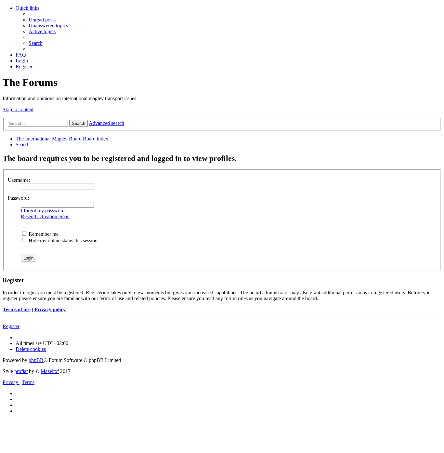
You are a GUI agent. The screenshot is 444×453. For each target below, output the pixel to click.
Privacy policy (50, 309)
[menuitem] (42, 19)
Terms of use (17, 309)
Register (11, 326)
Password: (18, 198)
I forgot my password (43, 210)
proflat (21, 371)
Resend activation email (45, 216)
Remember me (43, 234)
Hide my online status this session (62, 240)
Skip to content (18, 109)
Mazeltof (50, 371)
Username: (19, 180)
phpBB (36, 360)
